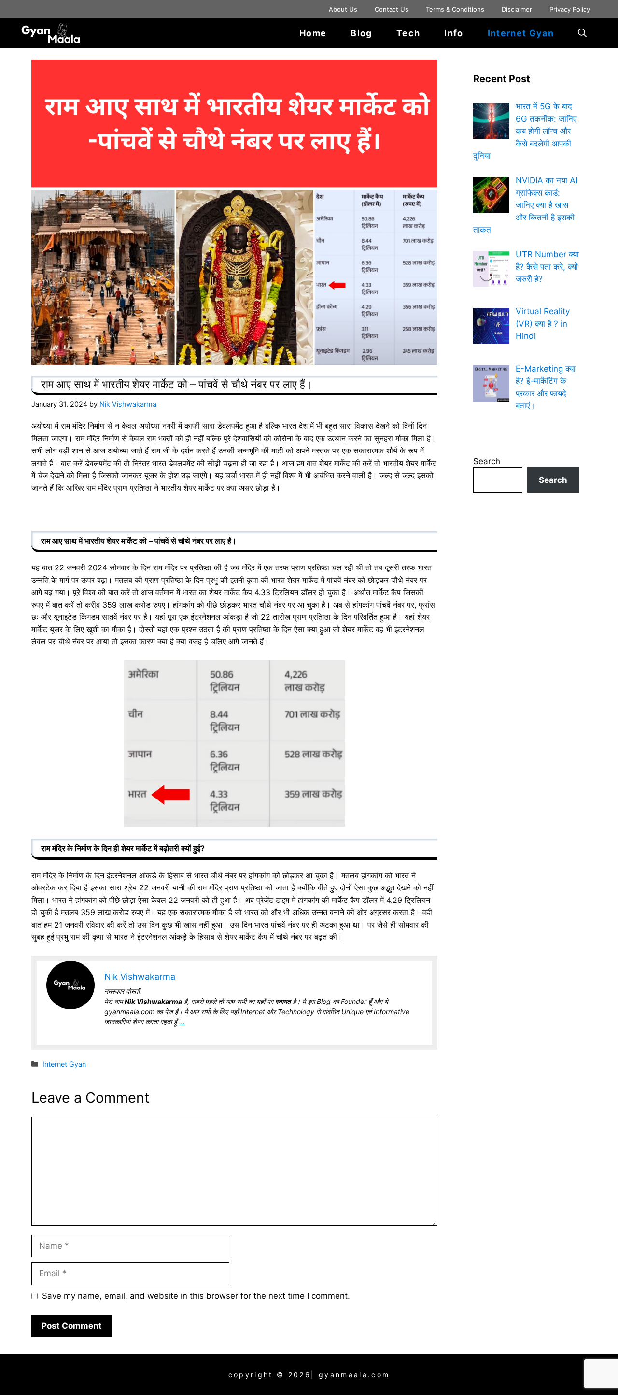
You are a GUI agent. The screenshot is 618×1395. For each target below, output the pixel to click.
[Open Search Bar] (582, 33)
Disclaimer (517, 9)
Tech (408, 33)
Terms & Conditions (455, 9)
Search (486, 461)
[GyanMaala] (57, 33)
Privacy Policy (569, 9)
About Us (343, 9)
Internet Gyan (521, 33)
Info (453, 33)
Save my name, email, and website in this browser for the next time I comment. (196, 1296)
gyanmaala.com (354, 1374)
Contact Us (391, 9)
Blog (361, 33)
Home (312, 33)
